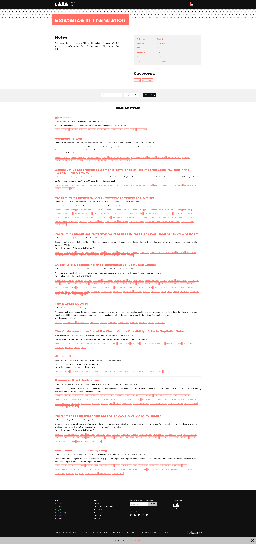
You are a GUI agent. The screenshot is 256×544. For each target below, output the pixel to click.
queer (126, 130)
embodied (135, 252)
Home (57, 500)
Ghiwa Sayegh (82, 287)
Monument (82, 221)
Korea (89, 438)
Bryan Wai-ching (106, 466)
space (190, 469)
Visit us (98, 512)
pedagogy (142, 322)
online (87, 291)
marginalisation (186, 287)
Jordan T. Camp (170, 399)
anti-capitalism (91, 396)
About (97, 500)
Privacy (95, 532)
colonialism (72, 284)
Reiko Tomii (174, 438)
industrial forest (173, 343)
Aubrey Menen (181, 280)
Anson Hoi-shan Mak (76, 466)
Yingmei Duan (95, 441)
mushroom (68, 347)
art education (69, 322)
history (144, 343)
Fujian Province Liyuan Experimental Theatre (133, 185)
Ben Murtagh (193, 280)
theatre (66, 189)
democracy (101, 434)
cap (146, 210)
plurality (117, 291)
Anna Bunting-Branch (85, 210)
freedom (135, 434)
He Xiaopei (94, 287)
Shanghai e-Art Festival (65, 161)
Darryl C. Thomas (62, 399)
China (137, 80)
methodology (190, 217)
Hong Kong (147, 80)
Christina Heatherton (163, 396)
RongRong (184, 438)
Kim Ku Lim (80, 438)
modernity (130, 438)
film (156, 284)
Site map (58, 532)
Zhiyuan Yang (61, 225)
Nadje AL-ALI (77, 291)
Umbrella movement (111, 256)
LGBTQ (156, 287)
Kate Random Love (132, 217)
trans (64, 295)
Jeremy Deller (91, 217)
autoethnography (91, 252)
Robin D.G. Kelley (140, 403)
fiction (169, 213)
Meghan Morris (133, 469)
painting (133, 322)
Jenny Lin (79, 217)
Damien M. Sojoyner (181, 396)
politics (74, 256)
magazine (91, 130)
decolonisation (96, 284)
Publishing (60, 512)
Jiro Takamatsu (190, 434)
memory (143, 469)
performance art (173, 157)
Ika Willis (69, 217)
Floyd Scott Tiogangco (169, 284)
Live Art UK (176, 508)
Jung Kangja (69, 438)
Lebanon (149, 287)
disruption (75, 371)
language (140, 287)
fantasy (140, 284)
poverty (146, 291)
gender (156, 185)
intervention (98, 371)
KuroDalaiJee (99, 438)
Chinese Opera (67, 185)
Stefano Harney (191, 403)
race (169, 291)
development (165, 466)
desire (88, 213)
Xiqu (72, 189)
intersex (118, 287)
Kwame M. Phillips (185, 399)
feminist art (158, 213)
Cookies (84, 532)
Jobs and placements (104, 506)
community (187, 210)
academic (59, 210)
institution (123, 322)
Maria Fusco (168, 217)
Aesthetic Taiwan (62, 157)
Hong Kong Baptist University (163, 252)
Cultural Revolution (64, 213)
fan (141, 213)
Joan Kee (59, 438)
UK (101, 256)
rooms (133, 130)
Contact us (99, 515)
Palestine (96, 291)
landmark (121, 469)
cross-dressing (100, 185)
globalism (135, 343)
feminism (73, 130)
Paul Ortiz (85, 403)
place (162, 469)
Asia (96, 466)
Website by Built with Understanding (155, 532)
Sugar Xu (69, 473)
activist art (70, 252)
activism (59, 252)
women (85, 295)
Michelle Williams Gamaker (66, 221)
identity (59, 217)
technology (113, 161)
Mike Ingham (153, 469)
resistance (126, 403)
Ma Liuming (119, 438)
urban (123, 256)
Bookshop (59, 518)
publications (117, 130)
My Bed (127, 371)
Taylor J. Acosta (137, 221)
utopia (130, 256)
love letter (156, 217)
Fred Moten (121, 399)
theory (70, 407)
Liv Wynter (145, 217)
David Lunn (83, 284)
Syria (58, 295)
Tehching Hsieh (126, 161)
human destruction (156, 343)
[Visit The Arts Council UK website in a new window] (188, 532)
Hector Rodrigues (77, 469)
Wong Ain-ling (91, 473)
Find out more (135, 540)
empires (132, 284)
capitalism (60, 343)
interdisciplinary (138, 157)
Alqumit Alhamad (152, 280)
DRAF (108, 434)
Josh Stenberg (176, 185)
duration (116, 434)
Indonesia (109, 287)
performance (153, 438)
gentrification (62, 469)
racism (176, 291)
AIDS (130, 280)
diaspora (115, 284)
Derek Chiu (154, 466)
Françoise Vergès (108, 399)
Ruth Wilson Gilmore (158, 403)
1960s (58, 466)
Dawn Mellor (79, 213)
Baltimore (119, 396)
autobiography (137, 210)
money (67, 291)
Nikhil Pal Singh (62, 403)
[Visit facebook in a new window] (135, 515)
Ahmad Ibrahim (120, 280)
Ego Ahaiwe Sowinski (116, 213)
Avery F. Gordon (107, 396)
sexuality (185, 291)
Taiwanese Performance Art (96, 161)
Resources (60, 515)
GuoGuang (165, 185)
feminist (82, 130)
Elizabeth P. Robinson (81, 399)
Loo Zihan (164, 287)
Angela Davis (78, 396)
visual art (76, 295)
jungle (192, 343)
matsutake (59, 347)
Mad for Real (110, 371)
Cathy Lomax (169, 210)
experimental (132, 213)
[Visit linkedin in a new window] (147, 515)
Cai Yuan (59, 371)
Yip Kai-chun (118, 473)
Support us (99, 518)
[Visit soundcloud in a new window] (143, 515)
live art (151, 157)
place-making (171, 469)
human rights (158, 434)
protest (83, 256)
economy (124, 284)
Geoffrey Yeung (69, 287)
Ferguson (95, 399)
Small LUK (195, 291)
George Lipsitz (134, 399)
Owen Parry (92, 221)
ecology (97, 343)
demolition (143, 466)
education (94, 322)
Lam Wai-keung (110, 469)
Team (96, 503)
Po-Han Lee (127, 291)
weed (83, 347)
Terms (105, 532)
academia (79, 280)
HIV (101, 287)
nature (77, 347)
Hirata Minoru (145, 434)
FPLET (110, 185)
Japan (185, 343)
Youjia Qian (142, 130)
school (151, 322)
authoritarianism (71, 434)
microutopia (191, 252)
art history (108, 210)
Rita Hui (182, 469)
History (98, 509)
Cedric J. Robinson (144, 396)
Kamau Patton (117, 217)
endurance (126, 434)
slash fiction (111, 221)
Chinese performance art (119, 157)
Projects (59, 509)
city (114, 252)
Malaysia (173, 287)
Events (58, 503)
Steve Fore (60, 473)
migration (59, 291)
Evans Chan (176, 466)
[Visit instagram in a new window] (131, 515)
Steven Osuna (61, 407)
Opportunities (62, 506)
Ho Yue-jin (98, 469)
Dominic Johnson (99, 213)
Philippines (106, 291)
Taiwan (80, 161)
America (68, 396)
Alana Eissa (138, 280)
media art (161, 157)
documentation (124, 252)
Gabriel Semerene (187, 284)
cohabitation (78, 343)
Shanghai (185, 157)
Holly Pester (186, 213)
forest (126, 343)
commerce (88, 343)
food (120, 343)
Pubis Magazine (103, 130)
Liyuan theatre (190, 185)
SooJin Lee (123, 221)
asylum (171, 280)
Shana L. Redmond (176, 403)
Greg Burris (147, 399)
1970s (64, 466)
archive (99, 210)
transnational (187, 221)
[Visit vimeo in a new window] (139, 515)
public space (93, 256)
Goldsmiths (86, 371)
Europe (113, 343)
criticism (91, 434)
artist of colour (123, 210)
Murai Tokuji (141, 438)
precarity (155, 291)
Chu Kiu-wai (126, 466)
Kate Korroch (129, 287)
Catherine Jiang (94, 157)
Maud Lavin (179, 217)
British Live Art (78, 157)
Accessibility (71, 532)
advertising (108, 280)
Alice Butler (70, 210)
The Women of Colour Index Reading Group (163, 221)
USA (76, 407)
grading (103, 322)
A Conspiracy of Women (65, 280)
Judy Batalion (104, 217)
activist (97, 280)
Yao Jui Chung (82, 441)
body (102, 252)
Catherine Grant (156, 210)
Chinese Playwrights (83, 185)
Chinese (65, 130)
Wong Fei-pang (104, 473)
